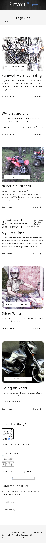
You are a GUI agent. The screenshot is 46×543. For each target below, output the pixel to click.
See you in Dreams (11, 453)
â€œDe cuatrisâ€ (17, 186)
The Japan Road (17, 532)
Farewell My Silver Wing (22, 75)
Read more (7, 96)
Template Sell (18, 538)
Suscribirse (10, 510)
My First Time (13, 233)
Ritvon (21, 67)
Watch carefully (15, 113)
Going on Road (14, 388)
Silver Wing (11, 313)
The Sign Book (35, 532)
